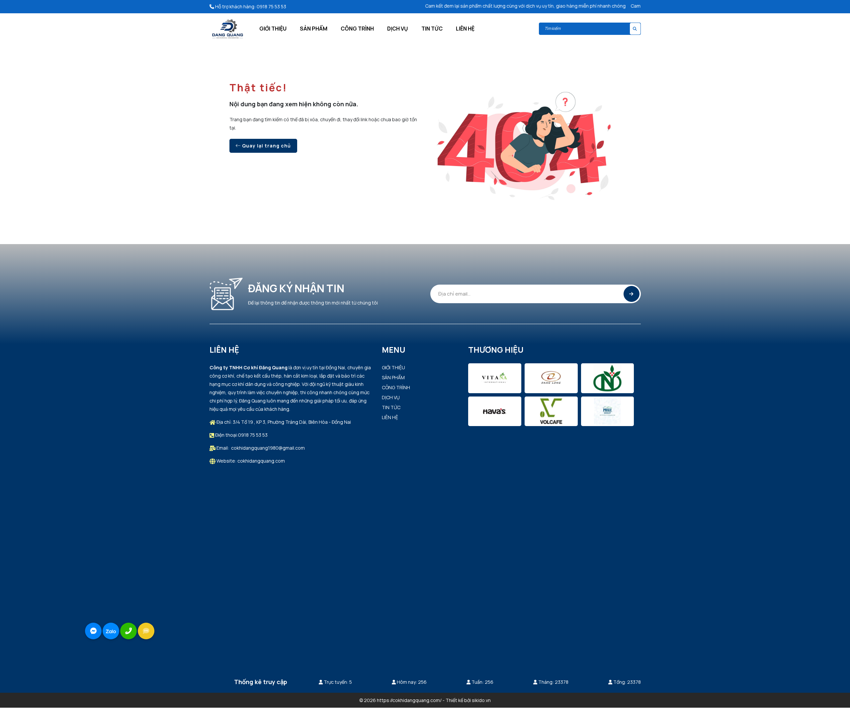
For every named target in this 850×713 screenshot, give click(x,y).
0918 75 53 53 (271, 6)
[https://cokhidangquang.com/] (228, 28)
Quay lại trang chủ (266, 145)
